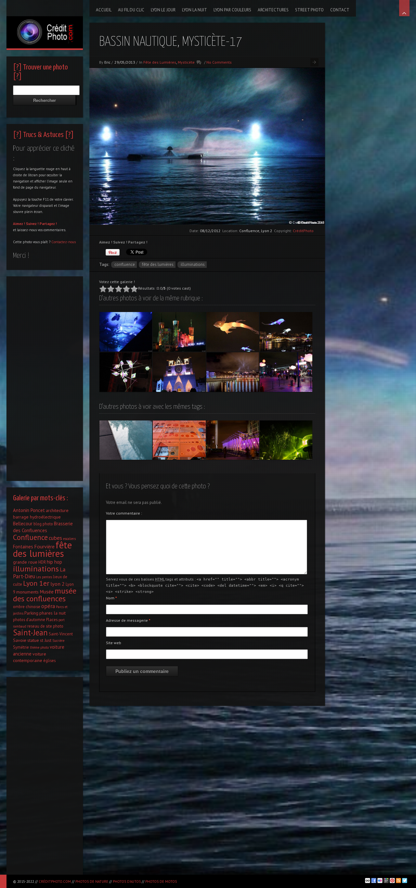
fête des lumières (158, 264)
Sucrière (58, 640)
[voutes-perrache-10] (286, 372)
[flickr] (380, 880)
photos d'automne (29, 619)
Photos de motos (161, 881)
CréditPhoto (303, 230)
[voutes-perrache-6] (125, 332)
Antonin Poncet (29, 510)
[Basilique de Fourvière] (179, 332)
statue (33, 640)
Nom (111, 597)
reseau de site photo (45, 626)
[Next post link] (314, 62)
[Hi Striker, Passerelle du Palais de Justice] (232, 372)
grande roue (25, 562)
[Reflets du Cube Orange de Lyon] (125, 440)
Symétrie (21, 647)
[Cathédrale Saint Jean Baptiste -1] (179, 372)
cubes (55, 538)
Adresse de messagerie (128, 620)
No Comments (219, 62)
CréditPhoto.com (55, 881)
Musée (47, 591)
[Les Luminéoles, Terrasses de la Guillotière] (232, 332)
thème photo (39, 647)
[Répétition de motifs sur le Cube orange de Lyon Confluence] (179, 440)
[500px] (367, 880)
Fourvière (44, 546)
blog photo (43, 523)
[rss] (398, 880)
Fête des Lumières (159, 62)
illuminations (193, 264)
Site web (113, 642)
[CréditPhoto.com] (44, 24)
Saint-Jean (30, 632)
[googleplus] (386, 880)
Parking (31, 613)
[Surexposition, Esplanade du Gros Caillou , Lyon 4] (232, 440)
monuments (27, 592)
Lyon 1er (36, 583)
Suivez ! (32, 223)
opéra (48, 606)
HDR (42, 562)
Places (52, 619)
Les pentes (44, 577)
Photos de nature (91, 881)
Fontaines (23, 547)
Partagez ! (48, 223)
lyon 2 (57, 583)
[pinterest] (392, 880)
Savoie (19, 640)
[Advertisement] (44, 377)
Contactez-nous (63, 242)
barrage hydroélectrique (37, 517)
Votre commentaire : (124, 513)
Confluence (124, 264)
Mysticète (186, 62)
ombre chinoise (26, 606)
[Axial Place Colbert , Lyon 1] (286, 440)
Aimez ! (19, 223)
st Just (45, 640)
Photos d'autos (127, 881)
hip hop (54, 562)
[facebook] (373, 880)
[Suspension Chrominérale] (125, 372)
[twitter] (404, 880)
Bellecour (22, 523)
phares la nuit (52, 613)
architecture (57, 510)
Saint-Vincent (61, 633)
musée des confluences (44, 595)
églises (49, 660)
